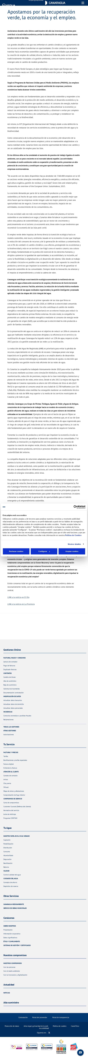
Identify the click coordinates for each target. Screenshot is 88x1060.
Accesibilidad (44, 1028)
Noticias (6, 993)
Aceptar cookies (71, 551)
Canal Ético (75, 1026)
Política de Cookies (73, 535)
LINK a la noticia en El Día (18, 597)
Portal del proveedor (39, 1017)
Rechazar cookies (16, 551)
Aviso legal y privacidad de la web (36, 1026)
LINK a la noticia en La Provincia (21, 604)
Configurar (42, 551)
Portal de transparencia (60, 1017)
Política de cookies (59, 1026)
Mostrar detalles (74, 544)
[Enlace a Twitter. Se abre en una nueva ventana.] (49, 1033)
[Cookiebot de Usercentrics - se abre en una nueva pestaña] (75, 507)
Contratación (23, 1017)
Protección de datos (12, 1026)
